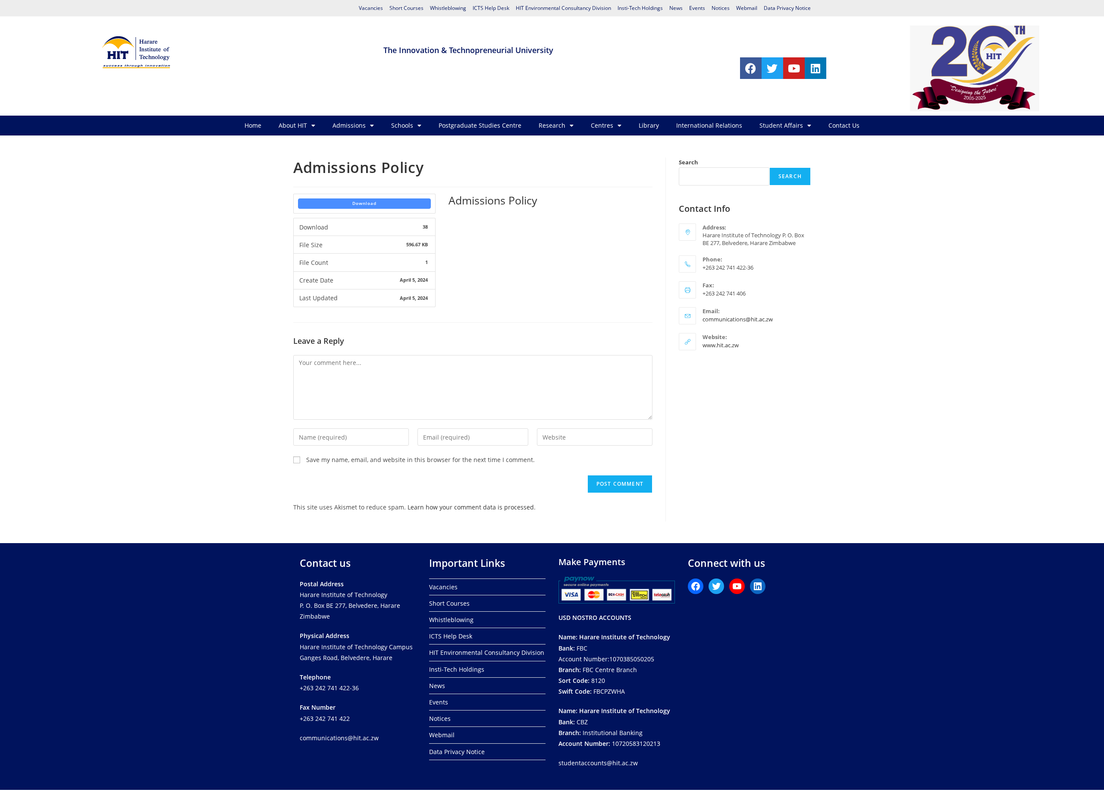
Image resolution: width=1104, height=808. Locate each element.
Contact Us (843, 125)
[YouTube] (737, 586)
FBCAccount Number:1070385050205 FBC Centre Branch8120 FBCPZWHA (614, 664)
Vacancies (371, 8)
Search (688, 162)
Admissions (349, 125)
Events (697, 8)
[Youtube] (794, 68)
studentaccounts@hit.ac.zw (598, 763)
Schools (402, 125)
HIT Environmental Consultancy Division (563, 8)
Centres (602, 125)
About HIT (293, 125)
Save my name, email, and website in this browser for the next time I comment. (420, 460)
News (676, 8)
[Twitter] (772, 68)
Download (364, 203)
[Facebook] (751, 68)
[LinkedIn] (757, 586)
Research (552, 125)
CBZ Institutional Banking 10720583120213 (614, 727)
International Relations (709, 125)
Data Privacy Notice (787, 8)
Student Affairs (781, 125)
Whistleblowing (448, 8)
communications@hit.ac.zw (738, 319)
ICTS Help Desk (491, 8)
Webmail (746, 8)
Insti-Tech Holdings (640, 8)
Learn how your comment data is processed (471, 507)
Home (253, 125)
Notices (721, 8)
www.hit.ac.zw (721, 345)
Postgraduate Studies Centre (480, 125)
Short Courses (406, 8)
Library (649, 125)
